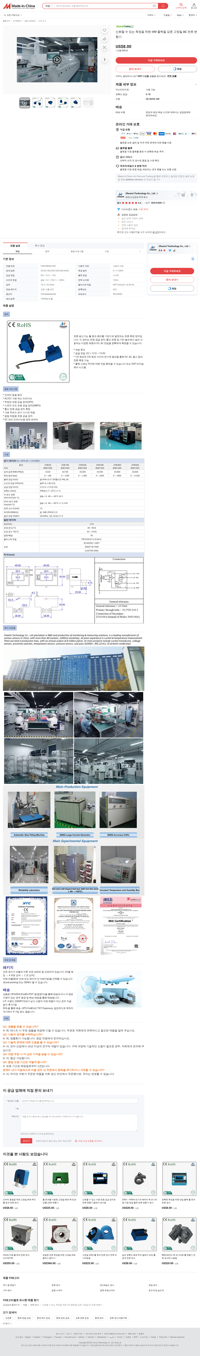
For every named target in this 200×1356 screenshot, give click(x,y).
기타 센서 (7, 1290)
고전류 (8, 1318)
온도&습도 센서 (107, 1285)
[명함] (193, 258)
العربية (111, 1337)
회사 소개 (60, 1333)
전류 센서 (42, 21)
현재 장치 (99, 1318)
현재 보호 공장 (62, 1318)
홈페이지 (6, 21)
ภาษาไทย (144, 1337)
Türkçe (153, 1337)
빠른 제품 (132, 1333)
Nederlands (101, 1337)
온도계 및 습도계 (156, 1290)
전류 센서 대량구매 (118, 1318)
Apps (179, 15)
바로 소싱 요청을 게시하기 (88, 1140)
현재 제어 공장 (43, 1318)
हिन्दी (135, 1337)
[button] (135, 251)
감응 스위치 (57, 1290)
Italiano (82, 1337)
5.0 (161, 250)
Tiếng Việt (163, 1337)
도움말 (167, 15)
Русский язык (70, 1337)
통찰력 (141, 1333)
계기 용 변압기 (9, 1285)
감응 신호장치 (29, 21)
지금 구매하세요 (156, 60)
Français (58, 1337)
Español (37, 1337)
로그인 (194, 7)
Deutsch (91, 1337)
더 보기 (6, 1323)
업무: (155, 202)
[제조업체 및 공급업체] (19, 6)
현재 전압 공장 (24, 1318)
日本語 (128, 1337)
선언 (68, 1333)
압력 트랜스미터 (107, 1290)
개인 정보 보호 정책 (93, 1333)
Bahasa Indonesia (177, 1337)
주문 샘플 (172, 76)
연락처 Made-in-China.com (114, 1333)
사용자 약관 (77, 1333)
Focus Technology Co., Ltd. (103, 1342)
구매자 (150, 15)
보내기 (26, 1140)
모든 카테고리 (13, 15)
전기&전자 (17, 21)
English (28, 1337)
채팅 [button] (179, 69)
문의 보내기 (135, 69)
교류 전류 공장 (82, 1318)
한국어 (120, 1337)
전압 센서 (153, 1285)
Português (47, 1337)
